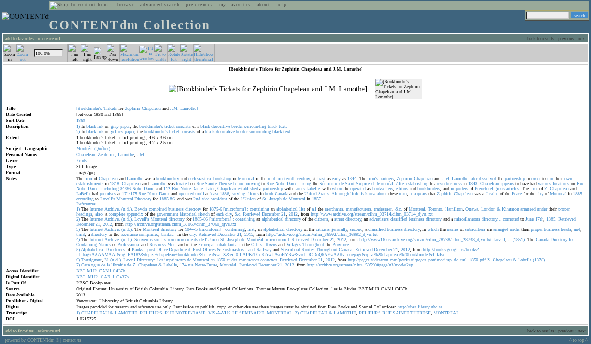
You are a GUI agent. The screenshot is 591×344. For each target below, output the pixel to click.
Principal (206, 244)
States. (324, 193)
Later (210, 188)
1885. (551, 219)
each (220, 214)
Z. (546, 188)
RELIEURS (151, 312)
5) (78, 249)
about (263, 4)
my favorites (235, 4)
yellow (117, 131)
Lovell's (107, 198)
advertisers (379, 219)
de (341, 183)
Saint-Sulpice (357, 183)
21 (283, 214)
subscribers (475, 229)
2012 (293, 214)
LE (235, 312)
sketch (204, 214)
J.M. (174, 108)
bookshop (222, 178)
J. (509, 239)
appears (507, 183)
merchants (334, 208)
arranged (528, 208)
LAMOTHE (126, 312)
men (403, 193)
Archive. (112, 208)
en (213, 259)
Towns (271, 244)
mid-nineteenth (282, 178)
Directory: (146, 259)
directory (193, 208)
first (251, 229)
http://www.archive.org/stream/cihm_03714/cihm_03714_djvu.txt (372, 214)
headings (84, 214)
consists (183, 126)
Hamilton (454, 208)
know (370, 193)
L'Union (248, 198)
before (238, 183)
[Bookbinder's (89, 108)
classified (398, 219)
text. (283, 126)
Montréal (255, 239)
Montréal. (386, 183)
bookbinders (428, 188)
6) (78, 259)
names (452, 229)
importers (459, 188)
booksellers (382, 188)
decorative (220, 126)
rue (190, 264)
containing (259, 208)
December (271, 214)
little (354, 193)
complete (117, 214)
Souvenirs (143, 239)
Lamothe (126, 154)
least (321, 178)
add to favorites (19, 38)
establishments (89, 183)
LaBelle (83, 193)
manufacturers (358, 208)
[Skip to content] (73, 4)
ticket (169, 126)
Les (160, 259)
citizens (321, 219)
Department (179, 249)
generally (339, 229)
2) (78, 131)
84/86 (125, 188)
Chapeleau (151, 108)
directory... (491, 219)
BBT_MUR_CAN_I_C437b (102, 276)
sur (157, 239)
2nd (196, 198)
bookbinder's (151, 126)
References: (86, 203)
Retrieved (251, 214)
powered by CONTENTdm (32, 340)
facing (305, 183)
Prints (81, 160)
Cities (256, 244)
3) (78, 229)
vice (205, 198)
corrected (511, 219)
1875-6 (215, 208)
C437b (119, 270)
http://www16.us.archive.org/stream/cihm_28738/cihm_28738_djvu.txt (425, 239)
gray (115, 126)
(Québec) (102, 148)
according (85, 198)
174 (183, 264)
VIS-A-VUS (219, 312)
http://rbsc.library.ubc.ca (420, 306)
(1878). (539, 259)
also (99, 214)
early (336, 178)
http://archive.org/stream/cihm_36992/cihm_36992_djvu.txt (322, 234)
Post (197, 249)
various (544, 183)
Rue (200, 183)
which (433, 229)
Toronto (435, 208)
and (577, 229)
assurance (129, 234)
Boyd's (140, 208)
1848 (472, 183)
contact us (72, 340)
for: (572, 239)
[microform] (234, 208)
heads (566, 229)
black (91, 126)
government (167, 214)
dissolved (487, 178)
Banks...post (143, 249)
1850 (220, 259)
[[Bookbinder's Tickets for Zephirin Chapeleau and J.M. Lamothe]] (268, 89)
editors (402, 188)
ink (100, 126)
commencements (183, 239)
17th (539, 219)
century (303, 178)
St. (265, 198)
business (454, 183)
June (529, 219)
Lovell (499, 239)
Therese (225, 183)
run (550, 178)
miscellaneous (467, 219)
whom (338, 188)
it (411, 193)
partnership (515, 178)
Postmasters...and (238, 249)
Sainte (211, 183)
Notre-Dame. (192, 188)
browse (125, 4)
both (269, 193)
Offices (209, 249)
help (282, 4)
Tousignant (91, 259)
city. (193, 234)
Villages (293, 244)
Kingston (510, 208)
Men (171, 244)
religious (496, 188)
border (237, 126)
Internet (96, 208)
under (542, 208)
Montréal (84, 148)
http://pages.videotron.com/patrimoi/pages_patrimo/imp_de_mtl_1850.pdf (417, 259)
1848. (115, 183)
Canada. (346, 249)
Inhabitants (226, 244)
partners (387, 178)
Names (104, 244)
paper (125, 126)
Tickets (110, 108)
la (108, 264)
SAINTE (401, 312)
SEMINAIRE (251, 312)
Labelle (313, 188)
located (182, 183)
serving (238, 193)
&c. (398, 208)
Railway (263, 249)
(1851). (519, 239)
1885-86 (167, 198)
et (228, 259)
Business (157, 244)
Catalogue (90, 264)
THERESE (420, 312)
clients (253, 193)
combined (158, 208)
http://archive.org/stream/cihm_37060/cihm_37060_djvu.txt (180, 224)
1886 (224, 193)
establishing (417, 183)
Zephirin (132, 108)
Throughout (313, 244)
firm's (373, 178)
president (219, 198)
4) (78, 239)
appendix (135, 214)
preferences (199, 4)
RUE (169, 312)
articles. (513, 188)
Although (340, 193)
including (110, 188)
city (540, 193)
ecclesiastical (200, 178)
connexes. (269, 259)
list (302, 208)
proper (564, 208)
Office (162, 249)
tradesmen (383, 208)
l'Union (212, 239)
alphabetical (287, 208)
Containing (86, 244)
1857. (317, 198)
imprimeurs (175, 259)
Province (340, 244)
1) (78, 126)
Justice (492, 193)
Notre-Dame (286, 183)
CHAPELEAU (95, 312)
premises (108, 193)
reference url (49, 38)
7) (78, 264)
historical (188, 214)
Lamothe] (189, 108)
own (568, 178)
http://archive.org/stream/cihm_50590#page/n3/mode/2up (360, 264)
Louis (299, 188)
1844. (352, 178)
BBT (80, 270)
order (536, 178)
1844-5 (191, 229)
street (339, 219)
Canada (281, 193)
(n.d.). (127, 208)
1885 (577, 193)
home (104, 4)
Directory (142, 198)
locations (561, 183)
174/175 (129, 193)
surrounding (255, 126)
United (310, 193)
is (362, 193)
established (248, 188)
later (473, 178)
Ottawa (471, 208)
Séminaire (329, 183)
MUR (92, 270)
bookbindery (167, 178)
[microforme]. (277, 239)
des (234, 259)
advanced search (160, 4)
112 (166, 188)
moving (253, 183)
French (481, 188)
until (199, 193)
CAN (104, 270)
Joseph (275, 198)
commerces (249, 259)
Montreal (246, 178)
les (163, 239)
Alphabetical (92, 249)
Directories (115, 249)
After (400, 183)
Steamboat (290, 249)
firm (88, 178)
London (488, 208)
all (314, 208)
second (356, 229)
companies (148, 234)
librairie (118, 264)
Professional (128, 244)
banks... (168, 234)
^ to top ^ (578, 340)
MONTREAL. (280, 312)
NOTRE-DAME (190, 312)
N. (106, 259)
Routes (308, 249)
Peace (517, 193)
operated (358, 188)
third (80, 234)
